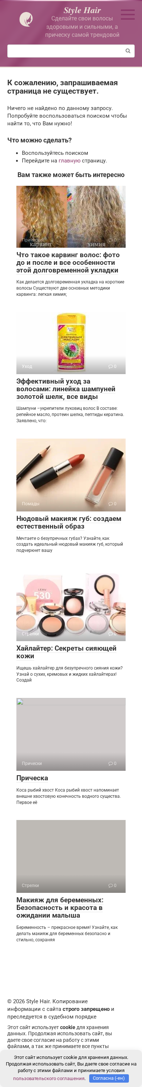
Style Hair (82, 10)
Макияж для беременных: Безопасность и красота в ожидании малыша (59, 907)
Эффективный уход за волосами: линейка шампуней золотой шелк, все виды (65, 389)
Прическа (32, 778)
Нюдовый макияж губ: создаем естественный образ (68, 522)
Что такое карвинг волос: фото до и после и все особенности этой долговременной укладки (68, 262)
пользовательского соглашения (48, 1078)
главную (69, 160)
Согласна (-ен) (109, 1078)
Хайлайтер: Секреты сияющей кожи (66, 652)
